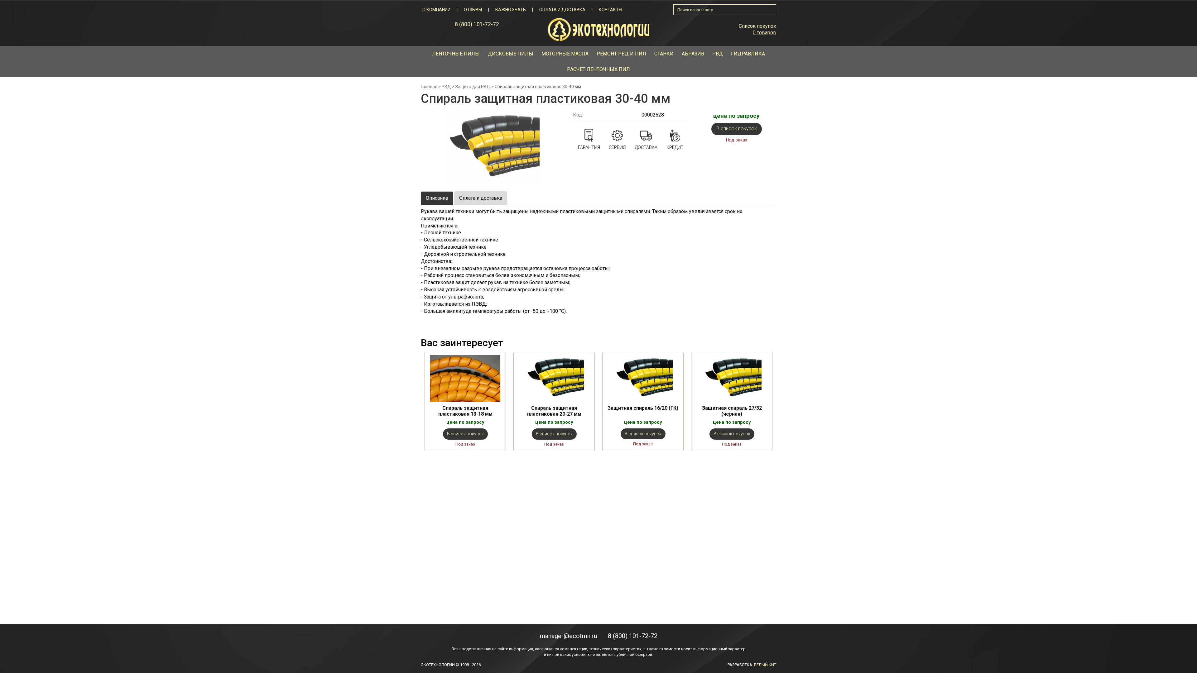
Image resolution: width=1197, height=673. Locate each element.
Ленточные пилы (456, 54)
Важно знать (510, 9)
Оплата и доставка (562, 9)
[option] (465, 401)
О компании (436, 9)
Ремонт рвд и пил (621, 54)
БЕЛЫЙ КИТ (765, 664)
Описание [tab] (437, 198)
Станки (664, 54)
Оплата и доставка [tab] (480, 198)
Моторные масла (565, 54)
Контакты (610, 9)
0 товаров (764, 33)
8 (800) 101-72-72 (477, 24)
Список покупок (757, 26)
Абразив (693, 54)
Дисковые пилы (510, 54)
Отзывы (473, 9)
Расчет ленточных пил (598, 69)
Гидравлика (748, 54)
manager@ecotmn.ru (568, 636)
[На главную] (598, 29)
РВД (717, 54)
